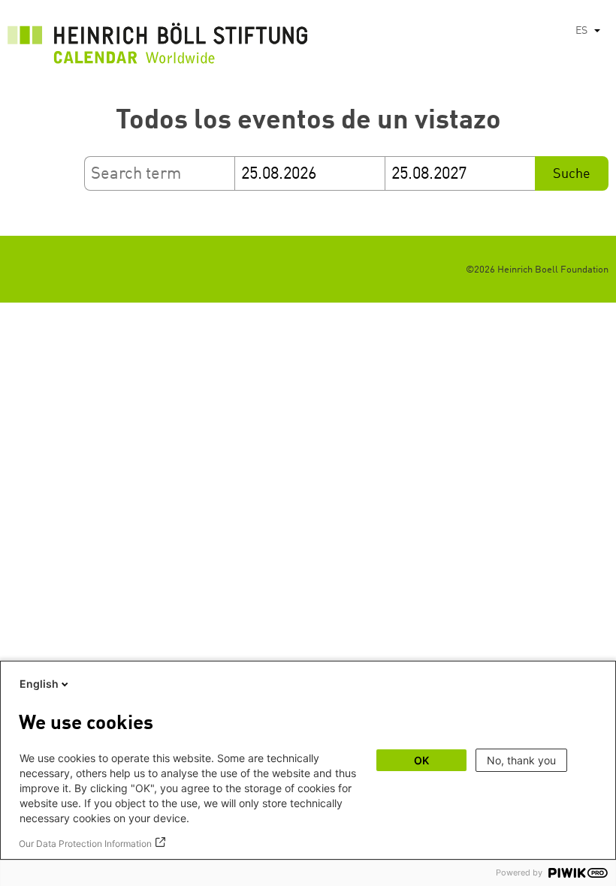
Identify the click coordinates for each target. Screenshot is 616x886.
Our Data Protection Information (85, 843)
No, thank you (521, 760)
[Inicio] (158, 47)
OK (421, 760)
